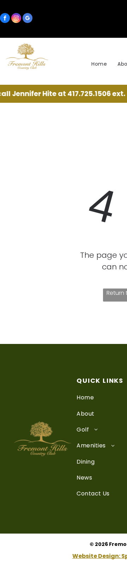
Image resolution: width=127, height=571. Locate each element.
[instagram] (16, 19)
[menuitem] (99, 64)
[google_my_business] (27, 19)
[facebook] (5, 19)
